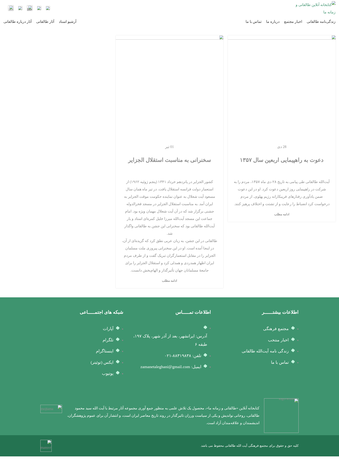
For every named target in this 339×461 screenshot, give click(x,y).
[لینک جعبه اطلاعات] (48, 8)
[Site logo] (315, 8)
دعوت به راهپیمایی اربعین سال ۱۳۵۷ (282, 160)
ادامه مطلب (281, 214)
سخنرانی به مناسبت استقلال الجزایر (169, 160)
